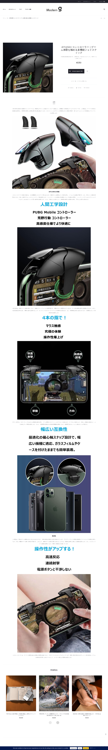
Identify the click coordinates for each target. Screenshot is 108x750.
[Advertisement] (54, 30)
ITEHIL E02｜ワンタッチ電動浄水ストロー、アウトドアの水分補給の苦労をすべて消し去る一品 (54, 714)
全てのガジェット (87, 1)
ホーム (79, 1)
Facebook (71, 87)
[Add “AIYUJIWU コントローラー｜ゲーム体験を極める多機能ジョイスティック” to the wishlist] (87, 71)
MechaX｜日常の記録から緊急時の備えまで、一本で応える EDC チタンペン (87, 714)
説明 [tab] (54, 102)
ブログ (94, 1)
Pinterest (87, 87)
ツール (85, 81)
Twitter (79, 87)
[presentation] (50, 722)
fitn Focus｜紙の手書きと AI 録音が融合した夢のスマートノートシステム (21, 714)
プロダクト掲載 (102, 1)
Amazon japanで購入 (77, 71)
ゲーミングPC (81, 81)
